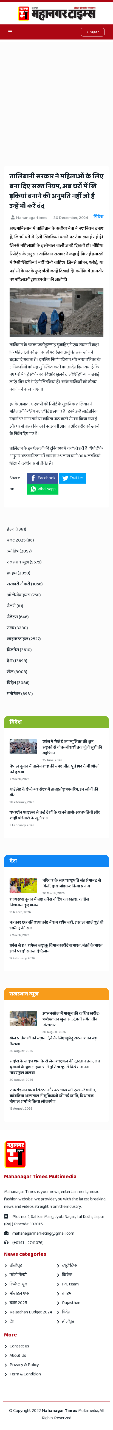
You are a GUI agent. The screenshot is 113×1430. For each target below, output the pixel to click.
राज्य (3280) (17, 628)
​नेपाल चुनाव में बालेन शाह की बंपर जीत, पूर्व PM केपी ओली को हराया (55, 769)
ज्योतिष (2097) (19, 551)
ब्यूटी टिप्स (69, 1265)
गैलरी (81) (15, 606)
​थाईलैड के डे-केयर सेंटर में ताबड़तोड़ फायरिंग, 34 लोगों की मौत (54, 792)
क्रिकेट (67, 1274)
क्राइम (66, 1293)
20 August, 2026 (54, 1032)
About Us (18, 1355)
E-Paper (92, 32)
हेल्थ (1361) (16, 529)
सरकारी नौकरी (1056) (25, 584)
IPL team (70, 1284)
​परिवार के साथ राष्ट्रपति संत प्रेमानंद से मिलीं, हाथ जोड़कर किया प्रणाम (72, 883)
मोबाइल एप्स (19, 1293)
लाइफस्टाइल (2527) (24, 639)
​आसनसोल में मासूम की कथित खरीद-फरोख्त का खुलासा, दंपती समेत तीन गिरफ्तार (71, 1019)
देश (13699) (17, 661)
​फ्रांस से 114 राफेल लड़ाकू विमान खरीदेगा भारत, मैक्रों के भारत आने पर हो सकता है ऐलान (56, 948)
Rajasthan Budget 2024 (31, 1312)
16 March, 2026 (20, 912)
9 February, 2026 (22, 825)
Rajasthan (71, 1302)
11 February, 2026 (22, 802)
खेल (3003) (17, 672)
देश (12, 1321)
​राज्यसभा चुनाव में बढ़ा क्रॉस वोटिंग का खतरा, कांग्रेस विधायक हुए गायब (49, 902)
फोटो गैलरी (18, 1274)
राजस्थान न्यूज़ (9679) (24, 562)
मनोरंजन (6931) (20, 693)
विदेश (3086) (18, 682)
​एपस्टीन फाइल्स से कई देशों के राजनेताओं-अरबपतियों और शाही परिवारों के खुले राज (55, 815)
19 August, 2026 (21, 1108)
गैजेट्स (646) (18, 617)
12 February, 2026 (22, 958)
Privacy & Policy (24, 1364)
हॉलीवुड (68, 1321)
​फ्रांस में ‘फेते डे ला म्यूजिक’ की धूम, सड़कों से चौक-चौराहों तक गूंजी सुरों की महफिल (72, 747)
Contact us (19, 1346)
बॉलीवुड (16, 1265)
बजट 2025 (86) (20, 540)
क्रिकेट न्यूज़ (18, 1284)
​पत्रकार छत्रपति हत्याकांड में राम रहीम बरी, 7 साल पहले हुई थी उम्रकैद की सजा (56, 925)
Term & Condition (25, 1374)
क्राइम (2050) (18, 573)
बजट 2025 (18, 1302)
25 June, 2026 (52, 760)
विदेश (66, 1312)
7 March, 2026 (20, 779)
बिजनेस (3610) (19, 650)
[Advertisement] (56, 98)
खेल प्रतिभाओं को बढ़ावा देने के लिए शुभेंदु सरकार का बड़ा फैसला (54, 1041)
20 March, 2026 (54, 893)
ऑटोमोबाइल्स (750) (24, 595)
